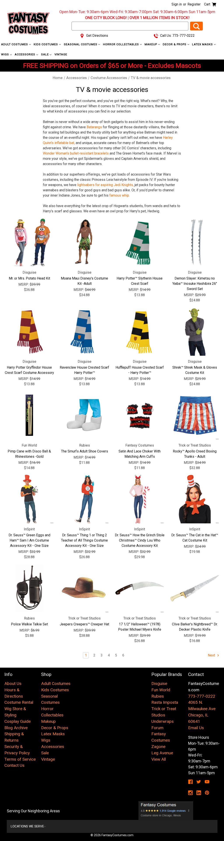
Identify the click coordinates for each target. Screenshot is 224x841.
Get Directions (96, 35)
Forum (157, 727)
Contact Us (14, 765)
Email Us (196, 727)
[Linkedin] (198, 792)
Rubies (157, 696)
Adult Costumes (15, 44)
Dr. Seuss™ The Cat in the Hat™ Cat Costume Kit (194, 537)
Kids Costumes (46, 44)
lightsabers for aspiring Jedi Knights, (105, 185)
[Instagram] (190, 792)
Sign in (177, 4)
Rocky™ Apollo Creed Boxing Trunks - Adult (195, 454)
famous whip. (119, 195)
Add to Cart (29, 242)
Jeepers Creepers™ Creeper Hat (84, 624)
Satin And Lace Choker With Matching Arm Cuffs (140, 454)
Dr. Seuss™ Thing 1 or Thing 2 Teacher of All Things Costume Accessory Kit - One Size (84, 540)
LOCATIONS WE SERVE (27, 826)
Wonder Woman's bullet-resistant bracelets (76, 153)
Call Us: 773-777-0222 (177, 35)
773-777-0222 (201, 696)
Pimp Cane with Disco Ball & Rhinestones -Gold (29, 454)
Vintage (60, 54)
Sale (45, 54)
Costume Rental (18, 702)
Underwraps (162, 721)
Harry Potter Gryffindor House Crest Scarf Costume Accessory (29, 370)
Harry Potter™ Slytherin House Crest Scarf (140, 281)
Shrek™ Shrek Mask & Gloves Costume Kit (194, 370)
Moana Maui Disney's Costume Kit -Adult (84, 281)
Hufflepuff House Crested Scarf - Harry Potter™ (140, 370)
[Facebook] (190, 781)
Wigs (5, 54)
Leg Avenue (162, 752)
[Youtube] (207, 781)
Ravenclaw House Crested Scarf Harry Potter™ (84, 370)
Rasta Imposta (164, 702)
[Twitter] (198, 781)
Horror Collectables (121, 44)
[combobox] (130, 26)
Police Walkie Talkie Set (29, 624)
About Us (12, 683)
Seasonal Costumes (81, 44)
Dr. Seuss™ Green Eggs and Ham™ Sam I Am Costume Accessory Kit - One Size (29, 540)
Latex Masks (203, 44)
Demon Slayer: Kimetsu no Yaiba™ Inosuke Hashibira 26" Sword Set (194, 283)
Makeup (151, 44)
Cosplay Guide (17, 721)
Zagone (158, 746)
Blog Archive (16, 727)
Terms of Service (20, 759)
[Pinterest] (207, 792)
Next (212, 655)
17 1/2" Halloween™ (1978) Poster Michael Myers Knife (139, 627)
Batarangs (94, 127)
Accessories (25, 54)
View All (158, 759)
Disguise (159, 683)
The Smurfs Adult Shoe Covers (84, 451)
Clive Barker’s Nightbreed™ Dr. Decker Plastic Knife (195, 627)
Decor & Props (175, 44)
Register (194, 4)
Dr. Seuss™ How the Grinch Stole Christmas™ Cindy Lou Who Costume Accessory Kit (139, 540)
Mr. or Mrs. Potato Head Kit (29, 278)
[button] (165, 811)
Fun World (160, 689)
